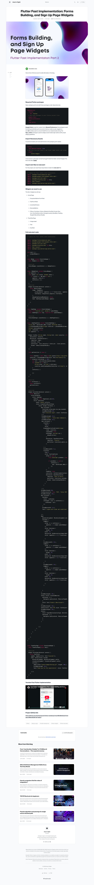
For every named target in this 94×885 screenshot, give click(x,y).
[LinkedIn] (46, 842)
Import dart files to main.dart (13, 80)
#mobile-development (44, 723)
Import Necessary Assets (14, 78)
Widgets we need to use (14, 83)
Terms (53, 869)
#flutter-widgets (54, 723)
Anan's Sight (16, 2)
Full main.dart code (13, 85)
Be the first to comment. (51, 737)
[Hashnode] (50, 842)
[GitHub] (44, 842)
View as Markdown (57, 18)
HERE (35, 161)
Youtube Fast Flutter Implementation (13, 87)
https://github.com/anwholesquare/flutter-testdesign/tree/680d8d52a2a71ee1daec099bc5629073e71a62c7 (47, 716)
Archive (45, 869)
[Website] (48, 842)
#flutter (27, 723)
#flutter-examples (64, 723)
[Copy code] (67, 109)
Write (83, 2)
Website (47, 2)
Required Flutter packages (12, 75)
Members (41, 869)
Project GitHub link (13, 89)
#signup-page (35, 723)
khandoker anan (33, 69)
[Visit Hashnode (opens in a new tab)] (47, 878)
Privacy (49, 869)
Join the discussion (68, 733)
